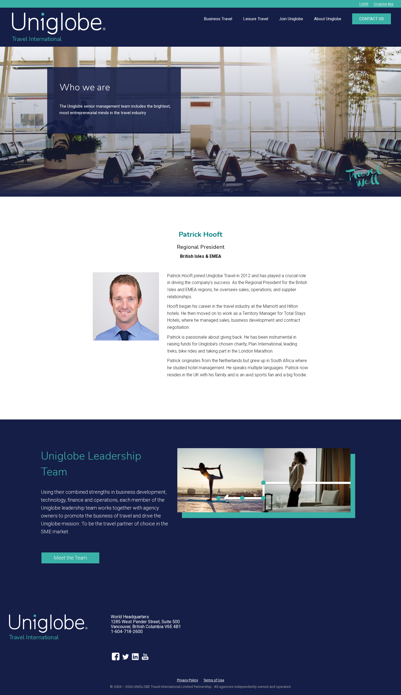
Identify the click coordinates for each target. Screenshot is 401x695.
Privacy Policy (187, 680)
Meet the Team (70, 558)
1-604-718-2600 (127, 631)
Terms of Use (214, 680)
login (363, 4)
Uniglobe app (384, 4)
